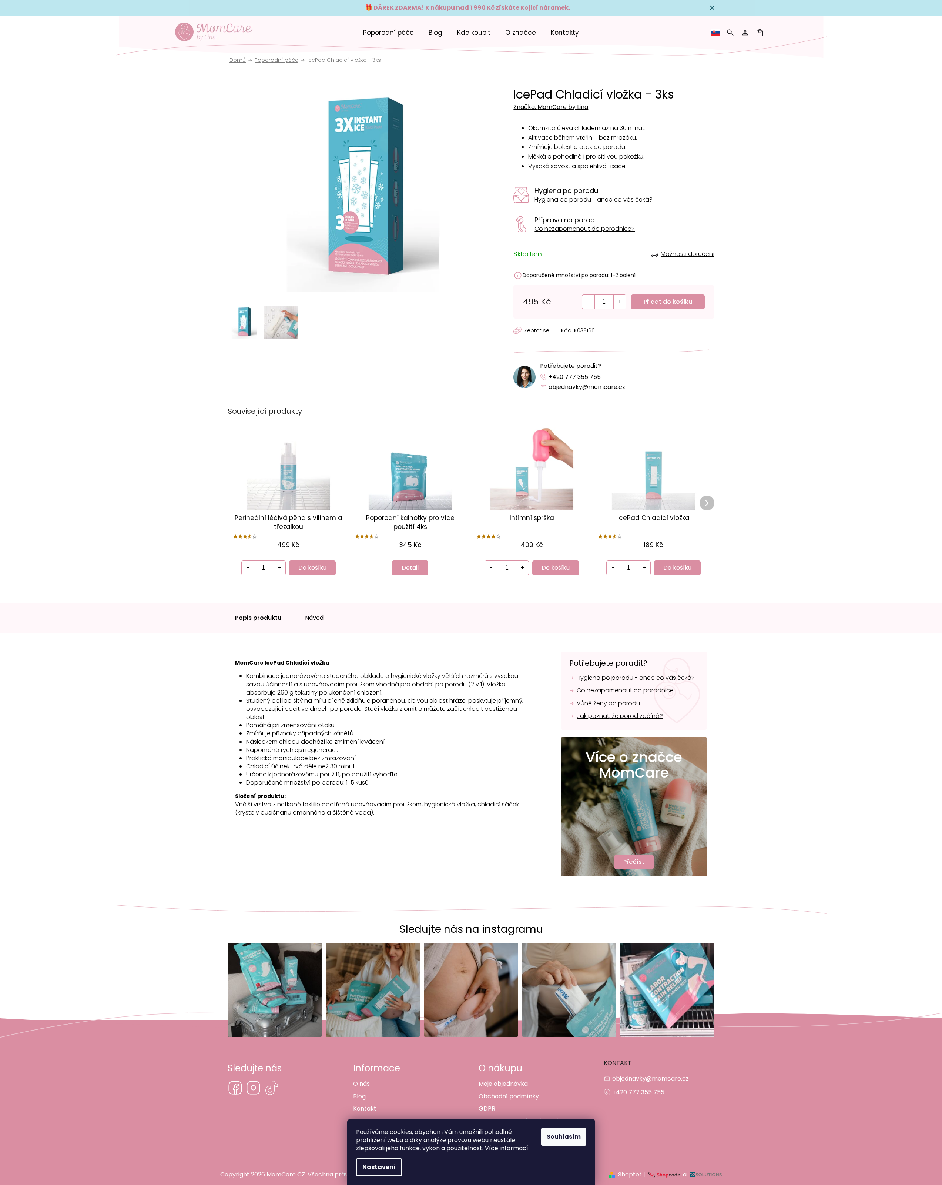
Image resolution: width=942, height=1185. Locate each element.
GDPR (487, 1108)
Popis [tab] (259, 618)
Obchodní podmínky (509, 1096)
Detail (410, 567)
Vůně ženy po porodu (608, 703)
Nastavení (379, 1167)
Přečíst (633, 862)
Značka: (550, 107)
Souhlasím (564, 1136)
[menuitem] (388, 33)
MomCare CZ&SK (235, 1087)
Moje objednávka (503, 1083)
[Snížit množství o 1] (588, 302)
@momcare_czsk (271, 1087)
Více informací (506, 1148)
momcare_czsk (253, 1087)
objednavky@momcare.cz (587, 387)
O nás (361, 1083)
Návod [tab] (314, 617)
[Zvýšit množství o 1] (619, 302)
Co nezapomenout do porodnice (625, 690)
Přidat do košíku (668, 301)
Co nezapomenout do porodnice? (584, 228)
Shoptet (630, 1174)
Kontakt (364, 1108)
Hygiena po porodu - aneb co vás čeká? (593, 199)
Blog (359, 1096)
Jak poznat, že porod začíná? (620, 716)
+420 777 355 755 (575, 377)
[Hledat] (730, 32)
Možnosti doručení (687, 254)
